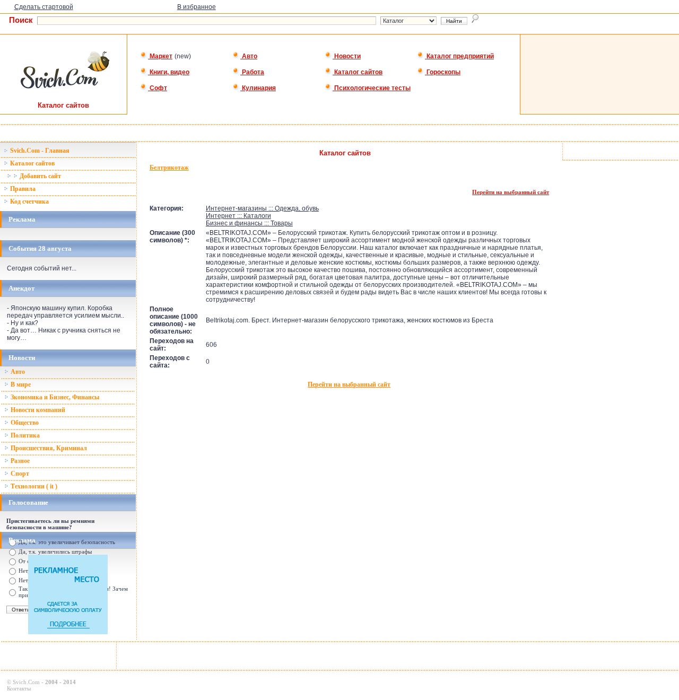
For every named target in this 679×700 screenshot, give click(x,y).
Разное (19, 461)
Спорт (19, 473)
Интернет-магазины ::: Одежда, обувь (262, 208)
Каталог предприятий (459, 56)
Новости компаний (37, 410)
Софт (157, 88)
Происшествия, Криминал (48, 448)
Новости (347, 56)
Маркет (160, 56)
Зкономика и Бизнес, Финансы (54, 397)
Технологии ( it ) (33, 486)
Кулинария (258, 88)
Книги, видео (168, 72)
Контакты (19, 688)
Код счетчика (28, 201)
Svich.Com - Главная (38, 150)
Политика (24, 435)
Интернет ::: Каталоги (238, 216)
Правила (22, 188)
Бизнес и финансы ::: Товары (249, 223)
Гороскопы (442, 72)
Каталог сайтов (357, 72)
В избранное (196, 7)
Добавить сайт (39, 176)
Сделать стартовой (43, 7)
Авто (248, 56)
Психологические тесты (372, 88)
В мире (20, 384)
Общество (24, 422)
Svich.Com (26, 682)
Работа (252, 72)
